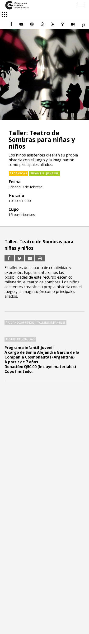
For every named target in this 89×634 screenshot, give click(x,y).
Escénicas (18, 173)
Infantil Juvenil (44, 173)
